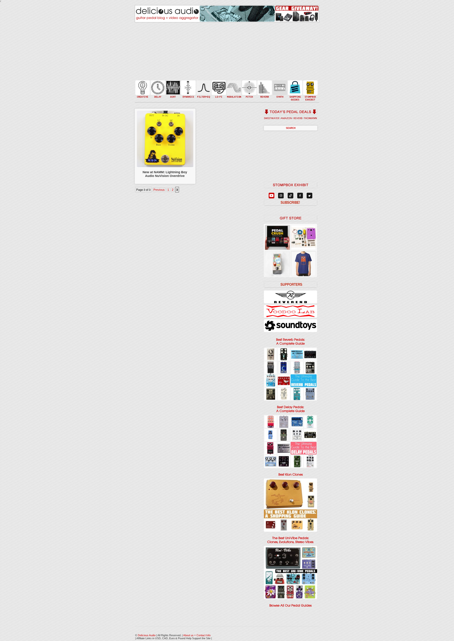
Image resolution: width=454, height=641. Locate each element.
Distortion (173, 85)
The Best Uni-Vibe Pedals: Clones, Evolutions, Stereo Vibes (290, 540)
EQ (203, 87)
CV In (279, 85)
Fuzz (173, 89)
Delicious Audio (147, 635)
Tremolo (234, 94)
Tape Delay (157, 91)
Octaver (249, 94)
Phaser (233, 91)
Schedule (310, 91)
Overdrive (172, 92)
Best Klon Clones (290, 474)
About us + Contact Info (197, 635)
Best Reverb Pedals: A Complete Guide (290, 342)
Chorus (233, 83)
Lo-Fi (218, 89)
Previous (159, 189)
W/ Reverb (157, 94)
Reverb (264, 89)
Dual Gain (172, 96)
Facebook (310, 94)
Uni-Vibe (233, 98)
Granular (279, 89)
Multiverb (264, 85)
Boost (188, 87)
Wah (203, 94)
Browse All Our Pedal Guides (290, 605)
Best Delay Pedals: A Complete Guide (290, 409)
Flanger (234, 87)
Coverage (310, 87)
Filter (203, 91)
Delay (157, 87)
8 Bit (218, 92)
